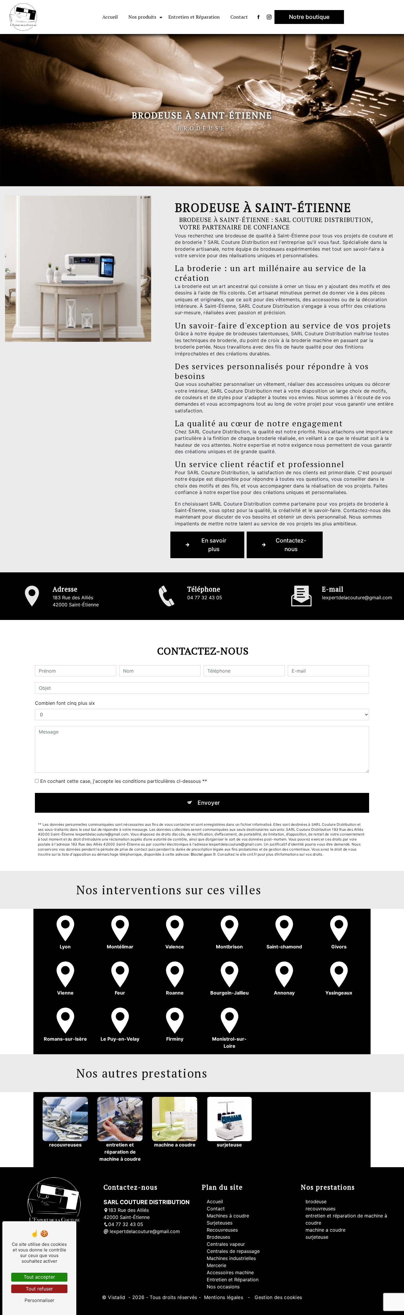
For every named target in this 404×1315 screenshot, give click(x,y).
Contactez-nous (291, 545)
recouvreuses (320, 1209)
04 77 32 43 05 (204, 597)
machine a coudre (325, 1230)
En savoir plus (213, 545)
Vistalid (117, 1297)
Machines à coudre (228, 1216)
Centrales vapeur (226, 1244)
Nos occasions (223, 1287)
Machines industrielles (231, 1258)
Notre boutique (309, 16)
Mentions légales (224, 1297)
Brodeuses (218, 1237)
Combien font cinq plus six (65, 703)
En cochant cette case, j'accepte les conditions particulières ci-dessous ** (123, 781)
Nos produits (142, 17)
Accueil (110, 17)
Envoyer (209, 802)
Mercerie (216, 1265)
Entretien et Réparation (194, 17)
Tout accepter (39, 1277)
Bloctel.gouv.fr (203, 854)
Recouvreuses (222, 1230)
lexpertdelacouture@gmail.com (357, 597)
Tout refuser (39, 1289)
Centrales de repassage (233, 1251)
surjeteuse (317, 1237)
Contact (239, 17)
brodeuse (316, 1201)
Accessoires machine (230, 1272)
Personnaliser (39, 1300)
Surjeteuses (219, 1223)
